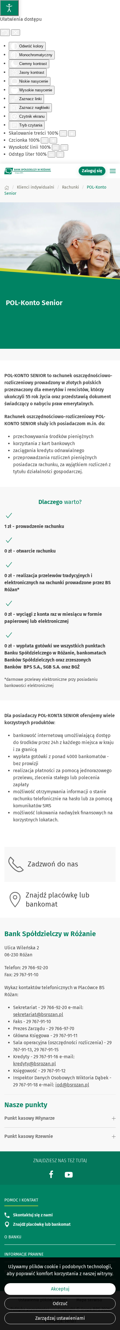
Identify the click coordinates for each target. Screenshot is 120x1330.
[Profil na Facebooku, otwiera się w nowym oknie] (51, 1174)
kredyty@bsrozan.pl (34, 1063)
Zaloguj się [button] (92, 170)
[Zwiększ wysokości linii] (64, 147)
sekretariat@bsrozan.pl (38, 1014)
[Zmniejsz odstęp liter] (51, 154)
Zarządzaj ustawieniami (60, 1318)
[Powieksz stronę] (72, 133)
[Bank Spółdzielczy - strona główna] (27, 171)
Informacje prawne (23, 1254)
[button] (113, 171)
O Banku (12, 1237)
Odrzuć (60, 1303)
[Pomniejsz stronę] (63, 133)
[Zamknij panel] (15, 32)
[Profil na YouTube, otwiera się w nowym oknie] (68, 1174)
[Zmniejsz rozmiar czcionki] (44, 140)
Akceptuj (60, 1289)
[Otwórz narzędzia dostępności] (9, 8)
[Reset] (5, 32)
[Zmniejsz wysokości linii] (55, 147)
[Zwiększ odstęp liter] (60, 154)
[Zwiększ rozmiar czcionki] (53, 140)
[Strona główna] (6, 187)
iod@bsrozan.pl (72, 1085)
